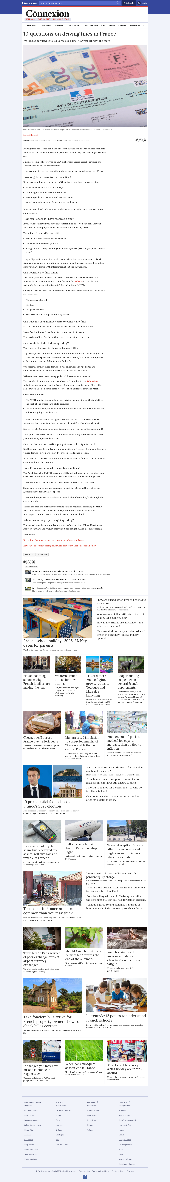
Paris (58, 1120)
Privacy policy (84, 1171)
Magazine (91, 1102)
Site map (130, 1171)
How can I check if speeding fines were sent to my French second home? (59, 545)
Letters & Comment (64, 1110)
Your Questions (74, 25)
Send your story (30, 1154)
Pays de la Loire (62, 1144)
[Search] (117, 3)
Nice (57, 1139)
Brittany (59, 1130)
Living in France (125, 1139)
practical (29, 554)
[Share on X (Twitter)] (141, 140)
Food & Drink (92, 1115)
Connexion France (32, 1102)
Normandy (60, 1125)
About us (27, 1135)
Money (112, 25)
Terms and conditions (100, 1171)
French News (31, 25)
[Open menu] (138, 25)
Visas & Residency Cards (95, 25)
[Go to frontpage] (48, 15)
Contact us (28, 1139)
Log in (144, 3)
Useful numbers (30, 1159)
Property (122, 25)
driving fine (42, 554)
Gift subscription (30, 1110)
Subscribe (130, 3)
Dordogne (60, 1135)
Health (121, 1135)
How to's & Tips (125, 1125)
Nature (90, 1125)
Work (121, 1154)
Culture (90, 1130)
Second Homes (124, 1115)
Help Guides (46, 25)
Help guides (29, 1115)
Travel (58, 1115)
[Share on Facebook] (137, 140)
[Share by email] (144, 140)
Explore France (93, 1110)
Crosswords (92, 1105)
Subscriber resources (32, 1125)
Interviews (91, 1120)
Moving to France (125, 1159)
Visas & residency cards (127, 1120)
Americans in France (127, 1164)
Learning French (125, 1144)
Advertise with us (31, 1149)
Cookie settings (118, 1171)
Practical (59, 25)
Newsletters (29, 1130)
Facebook (85, 1178)
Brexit (121, 1149)
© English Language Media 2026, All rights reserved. (56, 1171)
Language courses (31, 1120)
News (58, 1102)
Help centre (29, 1144)
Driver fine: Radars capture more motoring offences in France (54, 540)
